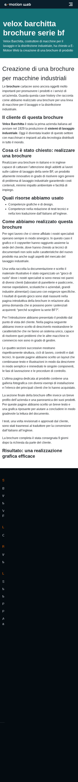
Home (6, 12)
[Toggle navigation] (70, 4)
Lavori (18, 12)
